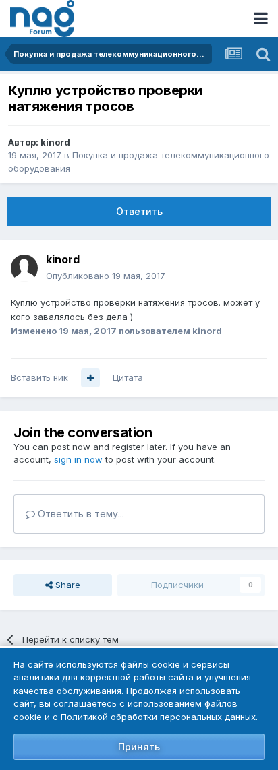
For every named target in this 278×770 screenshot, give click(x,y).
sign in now (78, 459)
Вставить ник (39, 377)
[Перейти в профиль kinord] (24, 268)
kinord (55, 142)
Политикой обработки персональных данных (158, 716)
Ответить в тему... (79, 513)
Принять (139, 746)
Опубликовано (105, 275)
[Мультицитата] (90, 377)
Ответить (139, 211)
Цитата (128, 377)
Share (66, 584)
